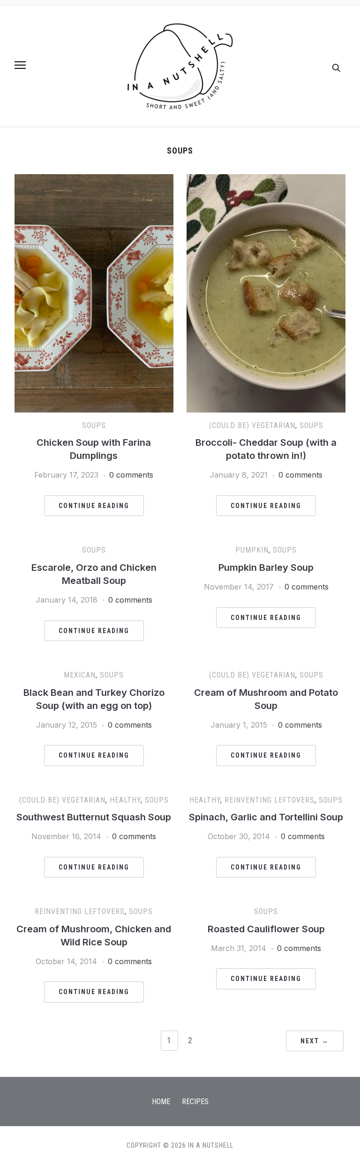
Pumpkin (252, 550)
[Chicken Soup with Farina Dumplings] (94, 179)
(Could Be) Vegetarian (252, 425)
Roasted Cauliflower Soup (266, 929)
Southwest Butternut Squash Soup (93, 817)
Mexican (80, 675)
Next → (314, 1041)
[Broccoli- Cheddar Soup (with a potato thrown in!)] (266, 179)
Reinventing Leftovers (270, 800)
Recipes (195, 1101)
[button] (20, 65)
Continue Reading (94, 505)
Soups (94, 425)
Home (161, 1101)
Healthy (125, 800)
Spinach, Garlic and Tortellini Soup (266, 817)
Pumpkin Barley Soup (266, 567)
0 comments (131, 474)
